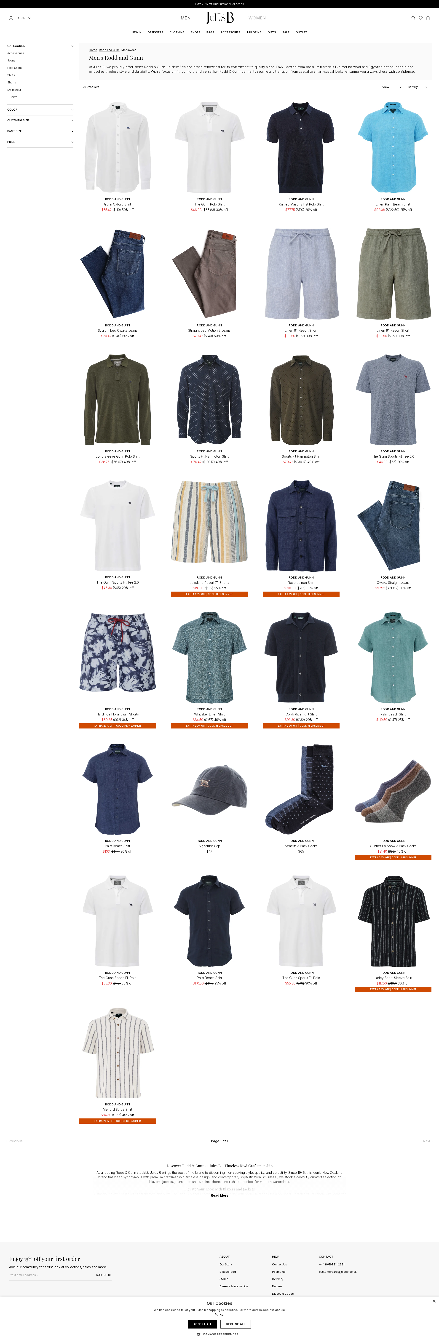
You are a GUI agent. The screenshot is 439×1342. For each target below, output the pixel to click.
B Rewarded (228, 1271)
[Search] (413, 18)
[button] (219, 1334)
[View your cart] (428, 18)
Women (257, 18)
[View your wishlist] (421, 18)
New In (137, 32)
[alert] (219, 1319)
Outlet (301, 32)
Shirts (11, 75)
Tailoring (254, 32)
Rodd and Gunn (109, 50)
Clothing (177, 32)
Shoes (195, 32)
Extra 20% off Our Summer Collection (219, 4)
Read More (219, 1195)
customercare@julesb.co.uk (338, 1271)
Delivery (277, 1279)
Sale (285, 32)
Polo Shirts (14, 67)
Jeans (11, 60)
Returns (277, 1286)
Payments (279, 1271)
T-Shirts (12, 97)
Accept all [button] (202, 1324)
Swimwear (14, 89)
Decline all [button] (235, 1324)
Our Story (226, 1264)
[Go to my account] (12, 18)
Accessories (230, 32)
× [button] (434, 1301)
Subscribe (104, 1275)
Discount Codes (283, 1293)
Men (185, 18)
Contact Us (279, 1264)
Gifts (272, 32)
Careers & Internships (234, 1286)
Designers (155, 32)
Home (93, 50)
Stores (224, 1279)
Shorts (11, 82)
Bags (210, 32)
